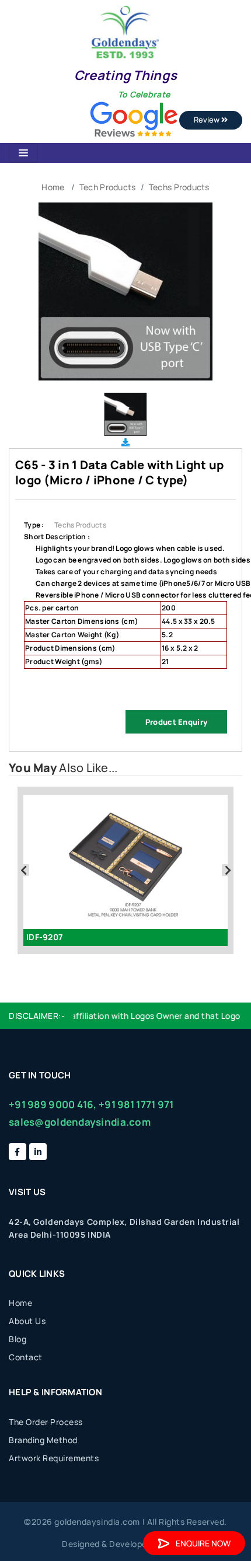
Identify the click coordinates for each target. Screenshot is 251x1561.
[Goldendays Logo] (125, 31)
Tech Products (107, 187)
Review (207, 119)
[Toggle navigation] (23, 153)
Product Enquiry (176, 722)
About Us (27, 1320)
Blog (17, 1339)
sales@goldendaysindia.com (80, 1122)
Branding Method (43, 1439)
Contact (26, 1357)
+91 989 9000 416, (53, 1104)
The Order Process (46, 1421)
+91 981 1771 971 (136, 1104)
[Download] (125, 442)
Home (52, 187)
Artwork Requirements (54, 1458)
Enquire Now (203, 1543)
